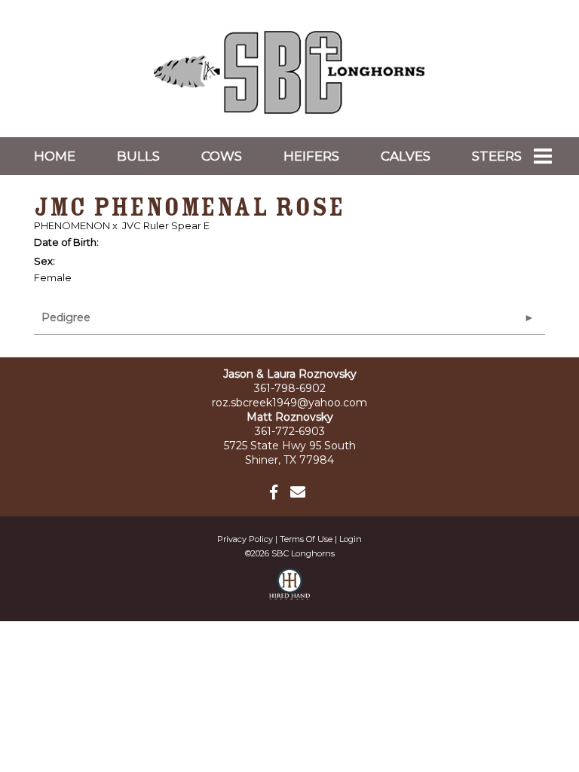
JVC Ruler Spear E (166, 225)
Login (350, 539)
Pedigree (65, 317)
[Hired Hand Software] (290, 591)
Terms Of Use (306, 539)
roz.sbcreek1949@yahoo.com (289, 402)
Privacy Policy (245, 539)
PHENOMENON (72, 225)
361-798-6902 (290, 388)
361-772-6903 (290, 431)
